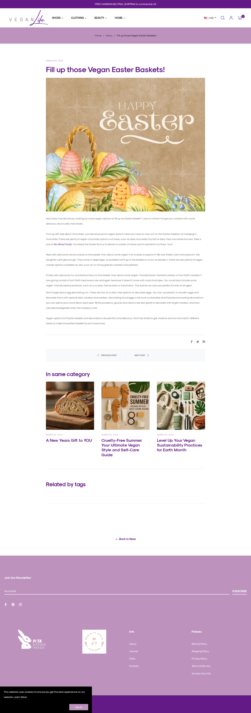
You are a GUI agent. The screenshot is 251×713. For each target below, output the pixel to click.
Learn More (20, 696)
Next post (140, 355)
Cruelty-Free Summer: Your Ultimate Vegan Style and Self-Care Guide (121, 447)
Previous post (109, 355)
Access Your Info (201, 673)
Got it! (79, 707)
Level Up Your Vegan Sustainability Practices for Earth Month (179, 445)
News (109, 35)
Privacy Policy (199, 658)
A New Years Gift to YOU (69, 440)
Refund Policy (199, 643)
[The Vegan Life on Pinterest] (13, 604)
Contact (134, 665)
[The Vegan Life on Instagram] (20, 604)
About (132, 643)
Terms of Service (201, 665)
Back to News (127, 539)
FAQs (132, 658)
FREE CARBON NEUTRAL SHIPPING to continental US (125, 4)
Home (98, 35)
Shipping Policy (200, 651)
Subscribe (239, 591)
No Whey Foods (63, 244)
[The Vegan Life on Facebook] (5, 604)
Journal (133, 651)
